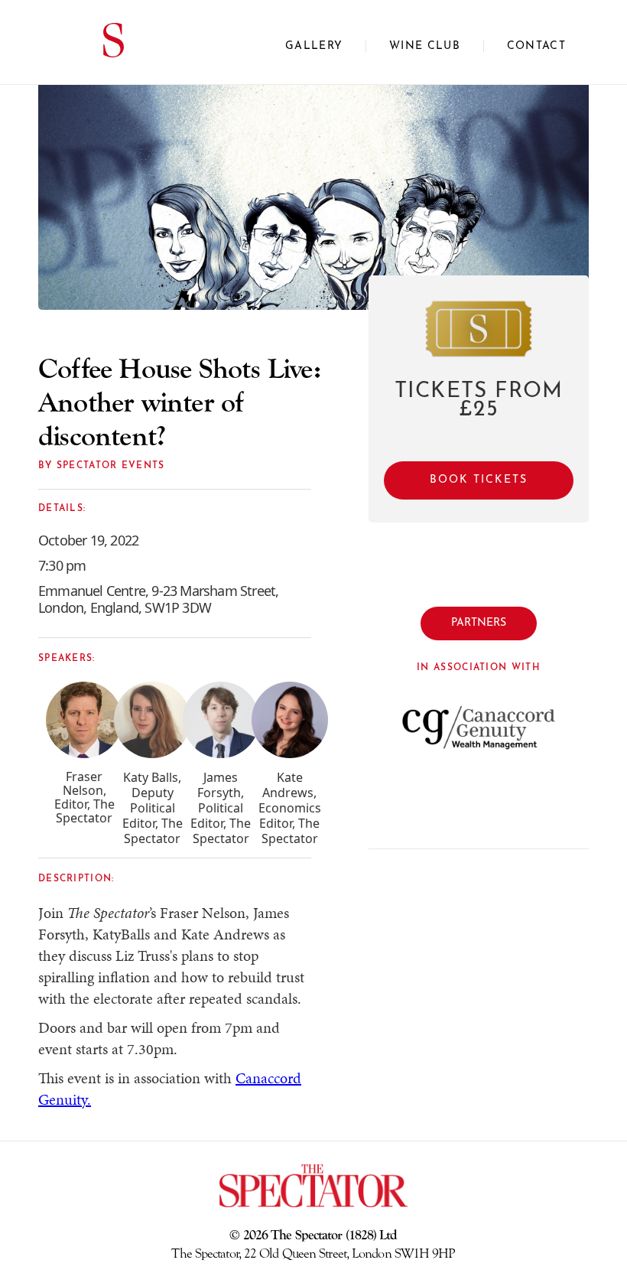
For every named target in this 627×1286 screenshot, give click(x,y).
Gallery (314, 46)
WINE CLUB (424, 46)
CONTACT (536, 46)
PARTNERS (478, 623)
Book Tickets (479, 480)
